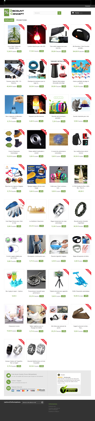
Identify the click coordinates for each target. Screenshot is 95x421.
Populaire (9, 20)
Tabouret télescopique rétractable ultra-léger (59, 82)
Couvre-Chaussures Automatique (14, 152)
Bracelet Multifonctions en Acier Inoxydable (36, 362)
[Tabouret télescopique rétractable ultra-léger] (58, 69)
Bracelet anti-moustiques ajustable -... (59, 117)
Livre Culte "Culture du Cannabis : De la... (14, 47)
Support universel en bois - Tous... (80, 327)
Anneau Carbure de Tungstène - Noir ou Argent (14, 362)
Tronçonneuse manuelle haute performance (36, 292)
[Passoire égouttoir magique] (58, 244)
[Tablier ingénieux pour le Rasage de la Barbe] (36, 314)
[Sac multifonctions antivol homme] (81, 139)
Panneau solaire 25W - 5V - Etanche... (14, 82)
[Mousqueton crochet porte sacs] (36, 244)
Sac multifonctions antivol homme (81, 152)
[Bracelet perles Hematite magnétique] (81, 209)
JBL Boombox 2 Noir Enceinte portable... (81, 47)
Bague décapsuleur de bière (81, 256)
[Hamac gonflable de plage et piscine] (81, 69)
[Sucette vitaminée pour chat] (81, 104)
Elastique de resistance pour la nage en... (36, 82)
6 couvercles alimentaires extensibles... (59, 152)
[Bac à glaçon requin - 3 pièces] (14, 279)
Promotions (21, 20)
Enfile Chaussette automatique (80, 291)
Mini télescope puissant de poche (58, 327)
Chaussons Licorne (14, 326)
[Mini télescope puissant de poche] (58, 314)
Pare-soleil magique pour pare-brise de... (58, 47)
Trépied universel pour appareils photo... (59, 292)
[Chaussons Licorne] (14, 314)
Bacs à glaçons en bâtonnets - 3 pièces (14, 117)
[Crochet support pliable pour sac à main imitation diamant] (14, 244)
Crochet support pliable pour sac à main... (14, 257)
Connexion (87, 6)
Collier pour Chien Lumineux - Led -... (58, 187)
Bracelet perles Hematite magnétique (81, 222)
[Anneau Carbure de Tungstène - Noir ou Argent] (14, 349)
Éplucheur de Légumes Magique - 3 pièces (14, 187)
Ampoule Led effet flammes (36, 116)
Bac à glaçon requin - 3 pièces (14, 291)
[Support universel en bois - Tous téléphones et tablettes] (81, 314)
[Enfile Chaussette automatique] (81, 279)
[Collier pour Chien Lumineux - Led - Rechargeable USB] (58, 174)
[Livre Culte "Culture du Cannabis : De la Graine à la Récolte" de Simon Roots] (14, 34)
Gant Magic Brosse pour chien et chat (14, 222)
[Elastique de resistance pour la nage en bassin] (36, 69)
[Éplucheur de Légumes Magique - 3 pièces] (14, 174)
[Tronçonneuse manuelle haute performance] (36, 279)
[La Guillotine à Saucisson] (36, 209)
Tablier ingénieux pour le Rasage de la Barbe (36, 327)
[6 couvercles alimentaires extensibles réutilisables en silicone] (58, 139)
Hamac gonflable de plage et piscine (81, 82)
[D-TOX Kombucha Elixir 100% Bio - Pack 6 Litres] (81, 174)
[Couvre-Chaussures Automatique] (14, 139)
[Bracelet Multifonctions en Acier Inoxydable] (36, 349)
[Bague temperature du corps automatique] (58, 209)
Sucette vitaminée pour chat (81, 116)
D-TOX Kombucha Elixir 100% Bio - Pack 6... (81, 187)
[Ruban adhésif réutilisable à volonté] (36, 139)
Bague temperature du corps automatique (58, 222)
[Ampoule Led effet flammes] (36, 104)
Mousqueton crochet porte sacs (36, 256)
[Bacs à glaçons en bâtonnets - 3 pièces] (14, 104)
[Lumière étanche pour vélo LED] (36, 34)
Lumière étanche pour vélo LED (36, 46)
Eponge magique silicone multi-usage (36, 187)
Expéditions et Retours (54, 411)
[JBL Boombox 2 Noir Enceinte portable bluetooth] (81, 34)
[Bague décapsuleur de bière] (81, 244)
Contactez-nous (52, 406)
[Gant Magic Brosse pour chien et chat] (14, 209)
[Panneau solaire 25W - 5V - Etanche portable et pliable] (14, 69)
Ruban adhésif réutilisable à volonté (36, 152)
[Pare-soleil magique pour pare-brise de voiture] (58, 34)
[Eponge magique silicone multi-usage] (36, 174)
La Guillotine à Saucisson (36, 221)
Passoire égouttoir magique (58, 256)
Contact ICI (24, 382)
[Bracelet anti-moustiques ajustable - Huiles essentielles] (58, 104)
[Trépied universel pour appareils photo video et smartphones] (58, 279)
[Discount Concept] (18, 12)
